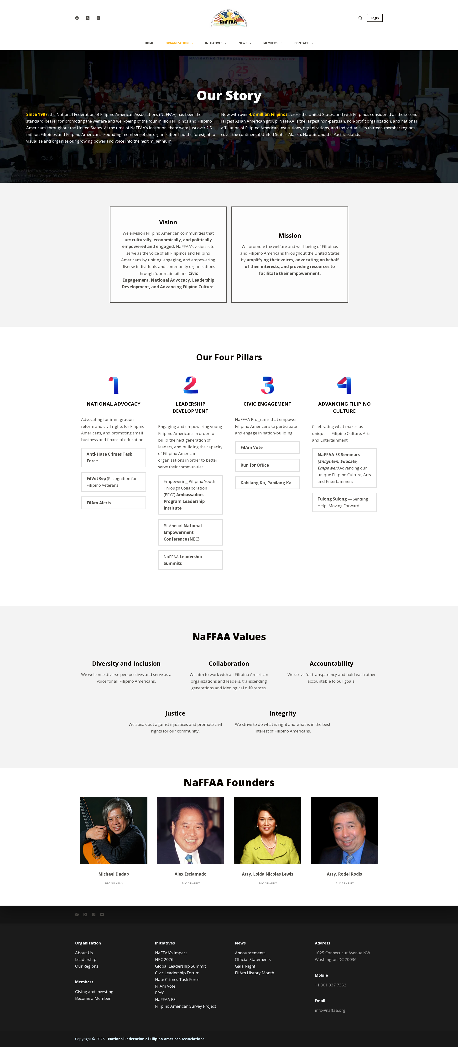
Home (149, 43)
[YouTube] (102, 914)
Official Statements (253, 959)
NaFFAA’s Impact (171, 952)
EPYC (159, 992)
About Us (84, 952)
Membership (272, 43)
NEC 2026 (164, 959)
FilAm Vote (165, 986)
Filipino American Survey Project (185, 1006)
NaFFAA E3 (165, 999)
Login (375, 18)
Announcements (250, 952)
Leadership (85, 959)
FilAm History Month (254, 972)
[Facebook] (77, 18)
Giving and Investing (94, 991)
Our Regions (86, 966)
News (243, 43)
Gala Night (245, 966)
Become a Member (93, 998)
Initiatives (213, 43)
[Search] (360, 18)
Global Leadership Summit (180, 966)
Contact (301, 43)
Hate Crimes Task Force (177, 979)
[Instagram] (98, 18)
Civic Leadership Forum (177, 972)
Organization (177, 43)
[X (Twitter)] (87, 18)
